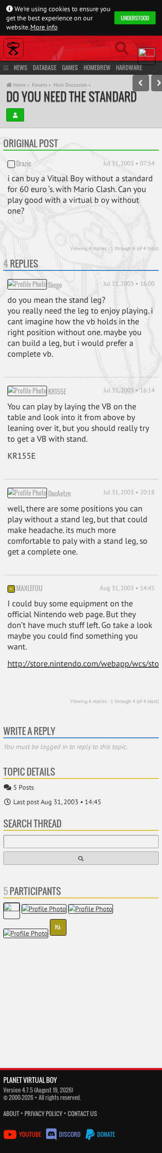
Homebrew (96, 67)
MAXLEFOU (29, 588)
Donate (105, 1134)
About (11, 1113)
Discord (70, 1134)
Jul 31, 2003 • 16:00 (129, 283)
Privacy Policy (43, 1113)
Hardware (129, 67)
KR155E (57, 391)
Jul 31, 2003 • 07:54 (129, 163)
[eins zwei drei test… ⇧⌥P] (141, 83)
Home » (20, 85)
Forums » (41, 85)
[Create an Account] (15, 115)
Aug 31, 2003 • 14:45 (127, 588)
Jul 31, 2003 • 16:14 (129, 390)
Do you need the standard (71, 96)
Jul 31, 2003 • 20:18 (129, 492)
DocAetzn (59, 493)
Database (44, 67)
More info (44, 27)
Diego (55, 284)
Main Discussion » (72, 85)
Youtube (30, 1134)
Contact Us (82, 1113)
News (20, 67)
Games (70, 67)
